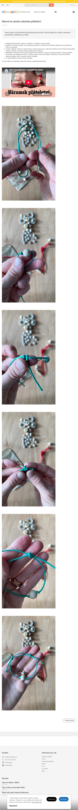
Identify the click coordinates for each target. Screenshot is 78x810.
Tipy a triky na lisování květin (13, 787)
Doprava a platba (47, 756)
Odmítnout (51, 799)
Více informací (37, 802)
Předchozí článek (69, 720)
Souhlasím (63, 799)
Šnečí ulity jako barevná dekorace (15, 792)
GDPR (43, 764)
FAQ (43, 766)
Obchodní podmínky (48, 761)
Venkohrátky (8, 762)
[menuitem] (25, 11)
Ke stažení (45, 768)
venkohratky (8, 765)
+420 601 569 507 (10, 760)
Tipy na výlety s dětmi (10, 782)
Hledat (51, 5)
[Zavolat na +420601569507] (4, 5)
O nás (43, 759)
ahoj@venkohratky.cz (11, 757)
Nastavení (13, 806)
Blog (43, 771)
